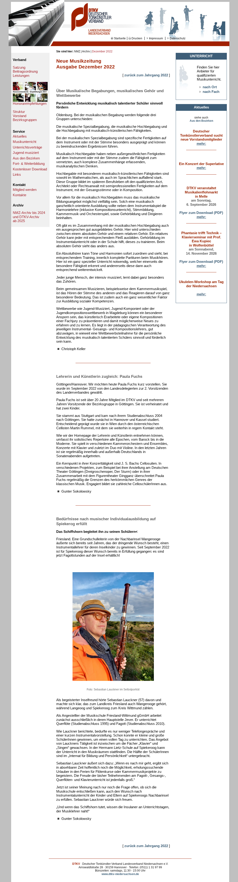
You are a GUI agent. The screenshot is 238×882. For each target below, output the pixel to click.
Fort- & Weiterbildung (29, 164)
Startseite (119, 38)
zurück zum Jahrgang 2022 (146, 75)
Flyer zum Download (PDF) (201, 213)
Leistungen (21, 76)
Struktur (19, 112)
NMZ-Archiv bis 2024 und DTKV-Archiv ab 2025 (29, 217)
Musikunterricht (24, 142)
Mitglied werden (24, 190)
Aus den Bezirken (26, 158)
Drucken (136, 38)
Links (17, 174)
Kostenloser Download (30, 169)
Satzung (19, 67)
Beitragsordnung (25, 71)
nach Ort (210, 87)
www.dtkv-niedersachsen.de (120, 874)
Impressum (155, 38)
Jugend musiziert (26, 153)
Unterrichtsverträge (27, 147)
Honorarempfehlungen (29, 103)
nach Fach (211, 92)
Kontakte (19, 195)
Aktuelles (20, 136)
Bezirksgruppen (25, 120)
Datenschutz (177, 38)
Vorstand (19, 116)
